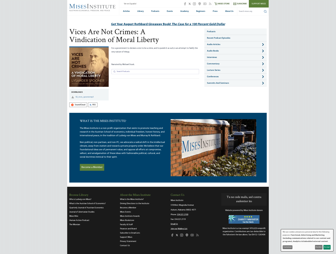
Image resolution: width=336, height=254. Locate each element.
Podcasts (155, 11)
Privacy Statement (128, 241)
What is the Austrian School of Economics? (87, 204)
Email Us (174, 224)
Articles (126, 11)
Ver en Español (130, 4)
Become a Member (92, 167)
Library (140, 11)
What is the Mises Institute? (132, 199)
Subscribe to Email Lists (130, 233)
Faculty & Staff (126, 225)
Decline (319, 247)
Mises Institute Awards (130, 216)
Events (170, 11)
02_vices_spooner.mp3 (85, 97)
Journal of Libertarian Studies (81, 212)
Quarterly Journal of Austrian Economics (86, 208)
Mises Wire (73, 216)
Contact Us (125, 246)
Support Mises (259, 4)
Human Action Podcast (79, 220)
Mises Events (125, 212)
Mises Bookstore (127, 220)
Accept (327, 247)
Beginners (200, 11)
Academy (184, 11)
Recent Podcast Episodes (218, 38)
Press (215, 11)
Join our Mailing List (179, 229)
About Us (229, 11)
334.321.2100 (182, 215)
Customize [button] (288, 247)
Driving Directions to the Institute (134, 204)
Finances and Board (128, 229)
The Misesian (74, 225)
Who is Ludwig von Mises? (80, 199)
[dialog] (307, 240)
